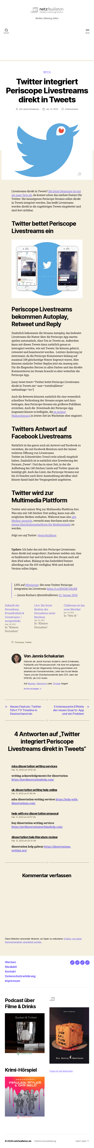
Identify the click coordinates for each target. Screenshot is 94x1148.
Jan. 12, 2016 (52, 109)
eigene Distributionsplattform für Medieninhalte (41, 524)
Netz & (47, 72)
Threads (57, 683)
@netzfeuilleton (47, 535)
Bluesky (31, 683)
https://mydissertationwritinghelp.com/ (37, 827)
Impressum (12, 981)
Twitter (28, 642)
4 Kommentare (71, 109)
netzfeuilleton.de (22, 1141)
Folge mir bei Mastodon (61, 1071)
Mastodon (42, 683)
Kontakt (10, 971)
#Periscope (32, 585)
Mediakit (11, 967)
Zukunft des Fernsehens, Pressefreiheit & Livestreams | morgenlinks (14, 613)
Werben (10, 962)
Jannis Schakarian (31, 109)
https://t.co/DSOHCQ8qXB (62, 589)
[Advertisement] (47, 42)
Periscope (19, 642)
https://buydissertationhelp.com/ (33, 779)
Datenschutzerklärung (20, 976)
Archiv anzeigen (32, 688)
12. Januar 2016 (68, 595)
